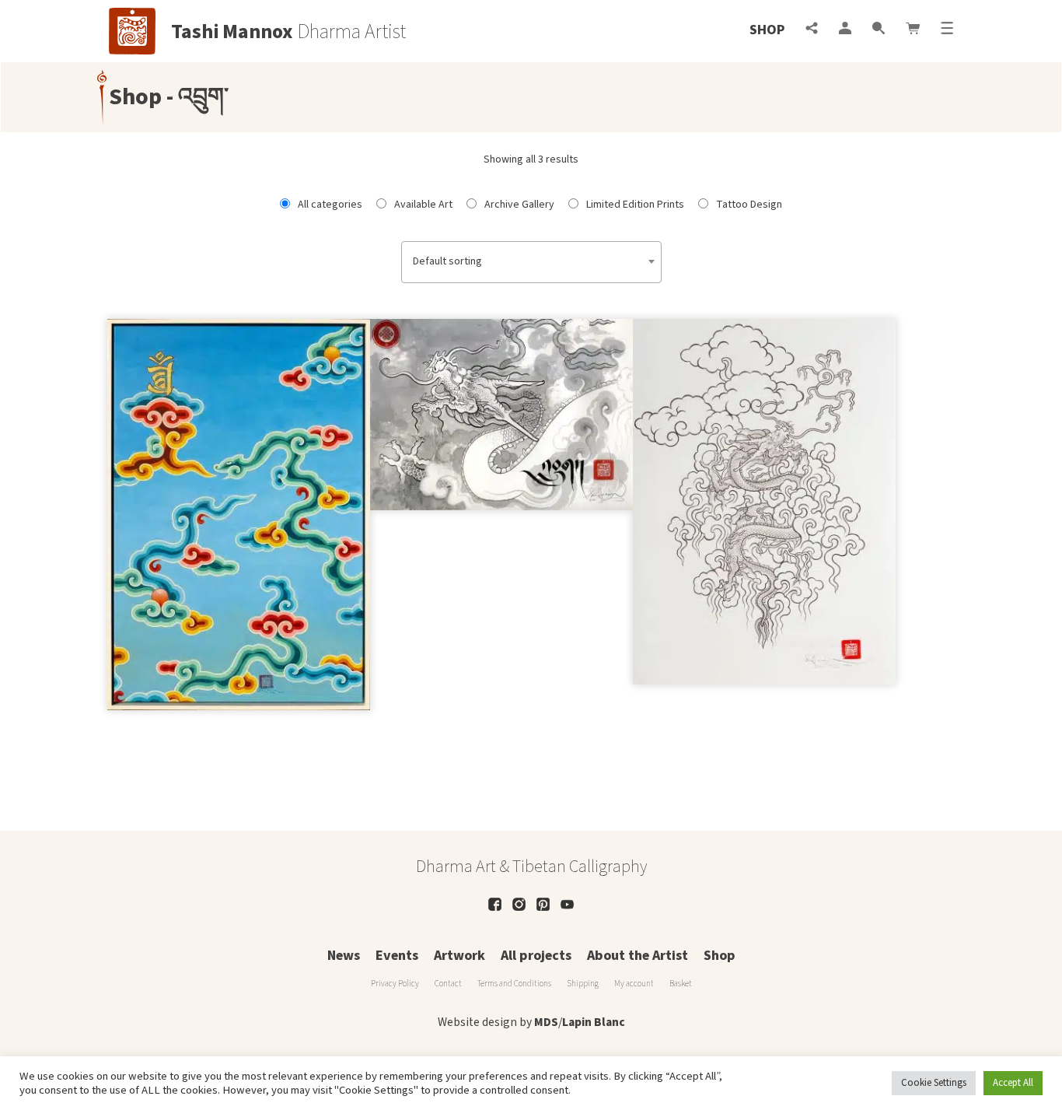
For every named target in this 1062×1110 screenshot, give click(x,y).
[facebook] (495, 904)
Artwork (459, 955)
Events (397, 955)
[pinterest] (543, 904)
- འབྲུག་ (195, 97)
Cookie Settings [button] (933, 1083)
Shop (766, 30)
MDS (546, 1022)
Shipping (583, 983)
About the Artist (637, 955)
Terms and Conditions (514, 983)
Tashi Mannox (232, 32)
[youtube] (567, 904)
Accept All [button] (1013, 1083)
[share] (811, 29)
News (343, 955)
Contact (448, 983)
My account (634, 983)
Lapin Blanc (593, 1022)
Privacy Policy (395, 983)
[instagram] (519, 904)
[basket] (913, 29)
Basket (680, 983)
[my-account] (845, 29)
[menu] (947, 29)
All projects (536, 955)
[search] (878, 29)
